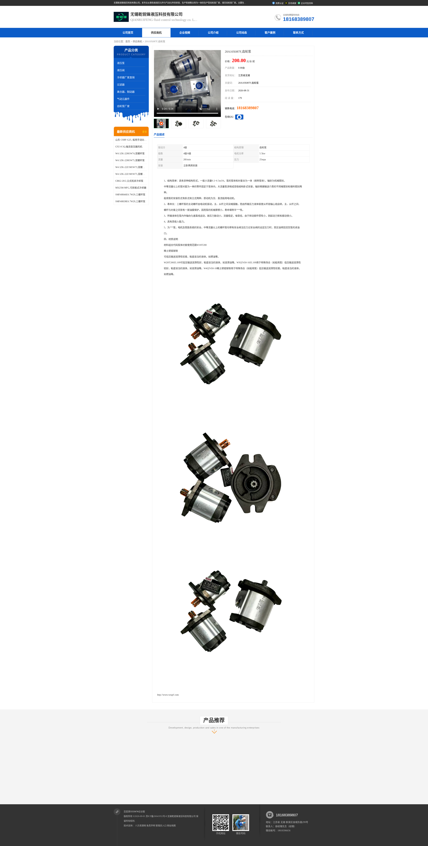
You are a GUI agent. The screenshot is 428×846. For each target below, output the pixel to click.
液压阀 (121, 70)
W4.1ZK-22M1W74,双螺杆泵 (130, 153)
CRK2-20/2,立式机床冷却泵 (129, 181)
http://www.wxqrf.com (168, 695)
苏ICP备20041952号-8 (156, 816)
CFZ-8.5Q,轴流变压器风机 (128, 146)
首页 (127, 41)
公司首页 (128, 32)
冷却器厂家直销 (126, 77)
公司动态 (241, 32)
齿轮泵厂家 (123, 106)
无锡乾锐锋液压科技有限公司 (181, 816)
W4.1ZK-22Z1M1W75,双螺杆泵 (131, 174)
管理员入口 (161, 825)
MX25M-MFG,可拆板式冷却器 (130, 187)
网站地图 (171, 825)
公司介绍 (213, 32)
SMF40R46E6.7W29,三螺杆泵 (130, 194)
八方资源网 (140, 825)
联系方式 (298, 32)
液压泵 (121, 63)
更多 (144, 132)
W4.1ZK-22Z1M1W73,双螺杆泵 (131, 167)
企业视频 (184, 32)
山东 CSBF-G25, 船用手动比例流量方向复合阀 (131, 140)
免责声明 (150, 825)
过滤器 (121, 84)
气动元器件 (123, 99)
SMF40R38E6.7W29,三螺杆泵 (130, 201)
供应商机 (156, 32)
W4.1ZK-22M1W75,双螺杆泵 (130, 160)
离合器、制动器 (126, 91)
